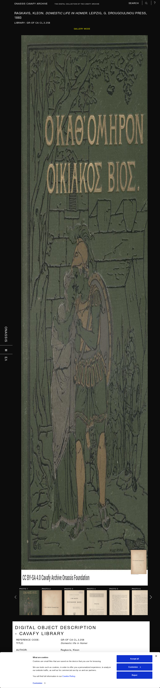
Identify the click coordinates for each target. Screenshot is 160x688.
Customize (37, 683)
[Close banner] (156, 656)
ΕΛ (6, 359)
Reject (134, 675)
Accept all (134, 659)
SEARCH (134, 3)
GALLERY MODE (82, 28)
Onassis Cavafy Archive (31, 3)
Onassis (6, 334)
